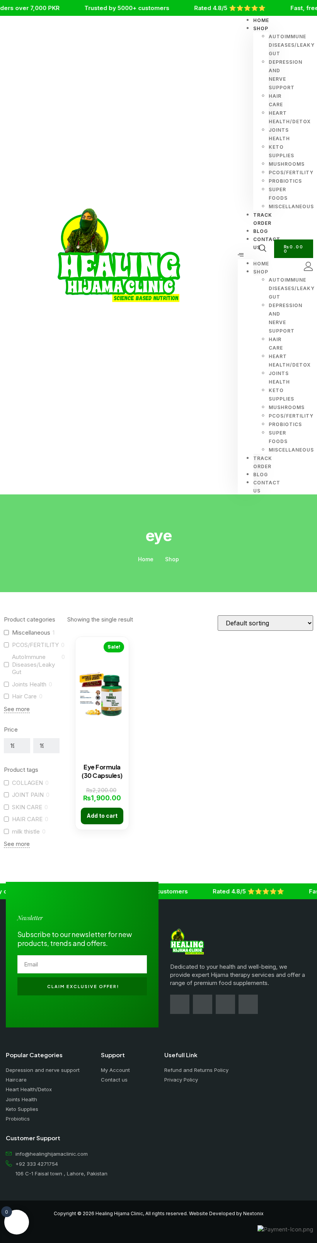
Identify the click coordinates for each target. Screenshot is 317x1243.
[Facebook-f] (179, 1004)
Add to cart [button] (102, 815)
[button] (246, 255)
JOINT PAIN (28, 794)
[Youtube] (225, 1004)
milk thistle (26, 831)
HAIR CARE (27, 819)
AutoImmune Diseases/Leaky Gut (33, 664)
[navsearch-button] (262, 248)
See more (17, 709)
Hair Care (24, 696)
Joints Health (29, 684)
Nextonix (253, 1213)
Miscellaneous (31, 632)
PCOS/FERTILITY (35, 645)
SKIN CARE (27, 807)
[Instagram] (202, 1004)
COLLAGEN (27, 782)
